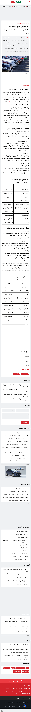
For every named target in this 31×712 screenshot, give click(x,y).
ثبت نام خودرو (25, 691)
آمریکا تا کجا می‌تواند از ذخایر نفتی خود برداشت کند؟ (16, 438)
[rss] (21, 681)
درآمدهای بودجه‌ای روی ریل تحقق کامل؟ (19, 458)
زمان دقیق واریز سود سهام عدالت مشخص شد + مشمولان (15, 494)
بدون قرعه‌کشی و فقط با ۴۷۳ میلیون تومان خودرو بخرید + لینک (15, 570)
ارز (28, 688)
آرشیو (18, 698)
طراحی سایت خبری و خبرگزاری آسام (13, 706)
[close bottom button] (2, 711)
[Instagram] (17, 681)
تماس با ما (23, 698)
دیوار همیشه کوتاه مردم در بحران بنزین (19, 556)
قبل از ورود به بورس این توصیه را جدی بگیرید (18, 433)
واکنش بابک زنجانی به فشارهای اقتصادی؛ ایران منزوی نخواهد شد (15, 448)
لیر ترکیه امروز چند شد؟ (23, 632)
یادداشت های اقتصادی (23, 527)
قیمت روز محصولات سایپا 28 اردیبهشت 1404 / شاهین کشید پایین (15, 390)
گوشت (14, 691)
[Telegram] (13, 681)
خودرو (24, 6)
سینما (27, 668)
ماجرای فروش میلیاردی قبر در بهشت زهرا (19, 488)
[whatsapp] (21, 370)
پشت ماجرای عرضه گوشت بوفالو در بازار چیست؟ (18, 441)
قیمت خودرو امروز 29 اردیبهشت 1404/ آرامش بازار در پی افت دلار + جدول (15, 385)
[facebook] (23, 370)
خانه (28, 6)
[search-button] (29, 2)
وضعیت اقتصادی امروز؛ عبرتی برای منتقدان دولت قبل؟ (16, 452)
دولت (19, 691)
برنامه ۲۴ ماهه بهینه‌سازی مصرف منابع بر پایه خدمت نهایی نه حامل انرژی (15, 541)
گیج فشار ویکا (25, 671)
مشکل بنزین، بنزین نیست (22, 545)
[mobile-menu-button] (1, 2)
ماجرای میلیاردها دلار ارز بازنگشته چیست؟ (19, 461)
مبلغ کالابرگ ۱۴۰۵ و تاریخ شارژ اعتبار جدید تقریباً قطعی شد (15, 497)
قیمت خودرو (26, 111)
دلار (15, 688)
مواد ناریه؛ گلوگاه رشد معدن (22, 534)
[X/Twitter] (9, 681)
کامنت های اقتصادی (24, 429)
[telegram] (28, 370)
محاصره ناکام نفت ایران (23, 548)
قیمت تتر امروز (17, 671)
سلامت (22, 668)
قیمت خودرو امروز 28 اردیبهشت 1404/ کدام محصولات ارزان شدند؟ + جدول (15, 399)
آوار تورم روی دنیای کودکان (22, 537)
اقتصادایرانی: (26, 85)
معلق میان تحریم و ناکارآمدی (22, 531)
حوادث (17, 668)
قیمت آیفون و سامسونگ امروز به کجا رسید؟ (18, 626)
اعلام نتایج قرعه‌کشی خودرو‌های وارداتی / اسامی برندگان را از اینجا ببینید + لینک (15, 581)
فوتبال (12, 668)
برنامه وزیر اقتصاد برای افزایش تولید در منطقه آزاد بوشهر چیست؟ (16, 622)
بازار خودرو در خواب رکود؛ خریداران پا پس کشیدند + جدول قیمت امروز (16, 395)
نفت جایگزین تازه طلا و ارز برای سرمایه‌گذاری (19, 455)
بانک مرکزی (8, 691)
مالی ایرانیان (7, 668)
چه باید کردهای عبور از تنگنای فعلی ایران (19, 553)
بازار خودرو (9, 102)
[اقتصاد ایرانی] (15, 2)
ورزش (28, 640)
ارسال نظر (25, 422)
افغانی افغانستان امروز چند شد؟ (21, 629)
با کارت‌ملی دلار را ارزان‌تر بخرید (21, 584)
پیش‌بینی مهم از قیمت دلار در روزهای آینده (19, 491)
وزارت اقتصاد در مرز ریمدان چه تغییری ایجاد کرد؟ (17, 444)
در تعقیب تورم (25, 551)
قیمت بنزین (18, 693)
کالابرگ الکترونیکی (22, 688)
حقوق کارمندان (9, 688)
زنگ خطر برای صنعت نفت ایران (21, 559)
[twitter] (25, 370)
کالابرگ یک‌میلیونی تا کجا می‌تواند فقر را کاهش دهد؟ (16, 436)
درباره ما (29, 698)
